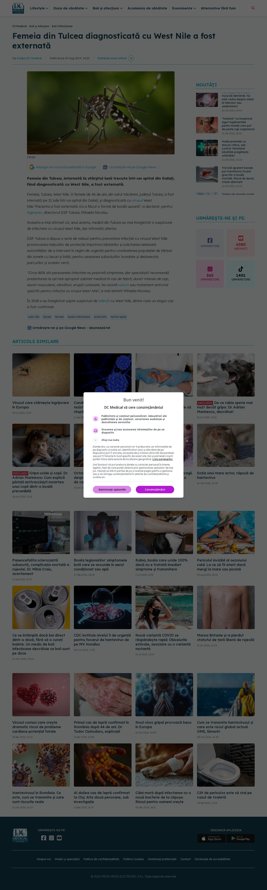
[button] (133, 440)
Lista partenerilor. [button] (162, 459)
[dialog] (133, 445)
